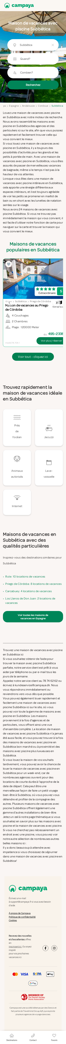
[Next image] (56, 302)
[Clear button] (53, 45)
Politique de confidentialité (22, 917)
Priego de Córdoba (40, 301)
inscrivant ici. (15, 946)
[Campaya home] (18, 5)
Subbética (57, 105)
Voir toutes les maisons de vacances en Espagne (33, 616)
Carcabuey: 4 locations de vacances (28, 591)
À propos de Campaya (20, 913)
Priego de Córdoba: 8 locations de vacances (33, 584)
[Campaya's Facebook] (45, 948)
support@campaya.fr (20, 902)
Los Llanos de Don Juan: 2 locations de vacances (30, 601)
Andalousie (28, 105)
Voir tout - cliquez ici (33, 357)
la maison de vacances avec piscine (39, 826)
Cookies (13, 920)
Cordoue (43, 105)
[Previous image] (9, 302)
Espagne (14, 105)
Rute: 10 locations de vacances (25, 576)
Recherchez (33, 85)
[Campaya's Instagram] (54, 948)
